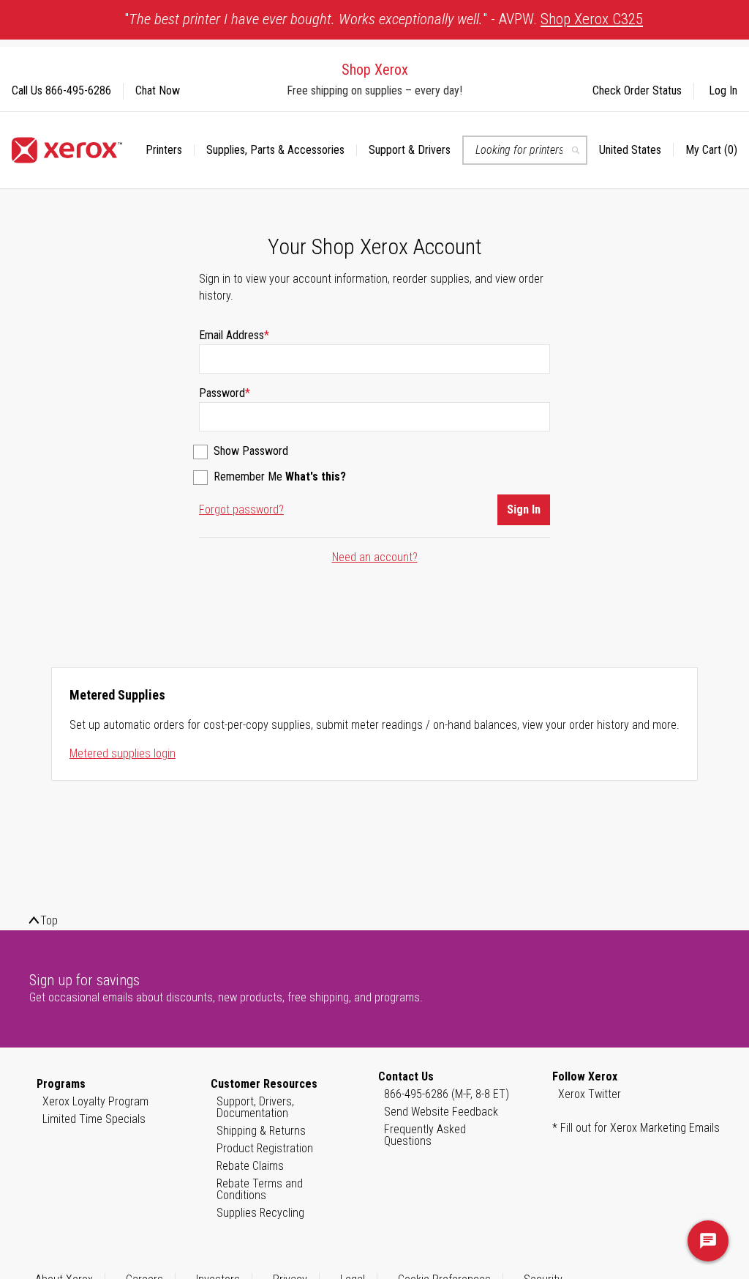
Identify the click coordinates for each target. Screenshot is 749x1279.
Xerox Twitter (589, 1094)
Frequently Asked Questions (425, 1135)
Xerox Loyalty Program (95, 1101)
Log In (723, 90)
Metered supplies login (122, 753)
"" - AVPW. (383, 19)
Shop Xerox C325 (592, 19)
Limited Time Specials (94, 1119)
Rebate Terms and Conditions (260, 1189)
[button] (636, 150)
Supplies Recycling (260, 1213)
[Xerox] (67, 150)
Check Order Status (637, 90)
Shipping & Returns (261, 1131)
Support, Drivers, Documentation (255, 1107)
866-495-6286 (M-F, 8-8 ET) (446, 1094)
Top (49, 920)
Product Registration (265, 1148)
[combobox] (524, 150)
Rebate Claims (250, 1166)
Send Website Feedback (441, 1112)
